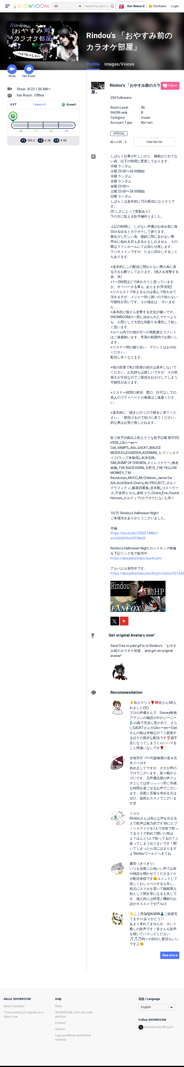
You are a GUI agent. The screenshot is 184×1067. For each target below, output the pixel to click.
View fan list (154, 142)
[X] (114, 621)
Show (12, 76)
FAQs (58, 1006)
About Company (14, 1006)
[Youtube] (124, 621)
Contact (60, 1023)
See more (169, 955)
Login (175, 6)
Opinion (60, 1029)
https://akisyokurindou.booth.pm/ (136, 558)
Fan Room (29, 76)
